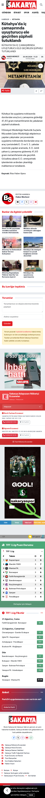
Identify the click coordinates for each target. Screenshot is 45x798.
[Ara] (41, 4)
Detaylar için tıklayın (22, 604)
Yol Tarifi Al (25, 422)
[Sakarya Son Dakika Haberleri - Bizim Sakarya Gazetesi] (21, 5)
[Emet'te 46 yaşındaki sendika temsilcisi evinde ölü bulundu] (11, 221)
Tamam (30, 795)
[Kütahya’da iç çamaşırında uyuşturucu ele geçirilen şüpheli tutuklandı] (22, 74)
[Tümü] (42, 692)
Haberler (5, 19)
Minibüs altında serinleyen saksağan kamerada (32, 231)
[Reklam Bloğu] (23, 371)
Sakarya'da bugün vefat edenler (16, 773)
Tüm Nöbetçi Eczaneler (23, 442)
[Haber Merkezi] (8, 199)
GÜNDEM (6, 13)
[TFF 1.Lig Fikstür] (42, 613)
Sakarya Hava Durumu (13, 748)
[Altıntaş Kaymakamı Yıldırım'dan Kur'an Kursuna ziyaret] (11, 266)
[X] (18, 738)
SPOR (26, 13)
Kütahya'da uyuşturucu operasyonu (29, 275)
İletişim (6, 770)
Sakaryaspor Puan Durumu (14, 776)
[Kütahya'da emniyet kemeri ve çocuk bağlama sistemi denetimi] (33, 243)
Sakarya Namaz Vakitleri (14, 750)
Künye (15, 770)
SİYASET (17, 13)
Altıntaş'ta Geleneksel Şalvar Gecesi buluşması (11, 252)
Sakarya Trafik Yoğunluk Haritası (17, 753)
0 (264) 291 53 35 (10, 435)
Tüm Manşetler (11, 758)
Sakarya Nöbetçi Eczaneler (15, 745)
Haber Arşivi (9, 764)
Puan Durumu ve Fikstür (14, 756)
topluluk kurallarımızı (24, 332)
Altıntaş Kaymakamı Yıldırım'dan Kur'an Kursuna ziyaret (10, 275)
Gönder (7, 324)
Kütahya (16, 19)
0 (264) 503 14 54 (10, 422)
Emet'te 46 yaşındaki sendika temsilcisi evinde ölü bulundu (11, 231)
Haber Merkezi (22, 197)
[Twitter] (27, 202)
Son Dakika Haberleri (13, 761)
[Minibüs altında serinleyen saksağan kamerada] (33, 221)
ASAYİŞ (35, 13)
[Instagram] (31, 202)
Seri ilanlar (32, 776)
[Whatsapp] (31, 738)
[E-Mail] (18, 202)
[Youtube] (35, 202)
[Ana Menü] (3, 5)
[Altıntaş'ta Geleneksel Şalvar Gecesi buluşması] (11, 243)
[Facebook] (22, 202)
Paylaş (7, 90)
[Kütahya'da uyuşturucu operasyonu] (33, 266)
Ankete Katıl (9, 707)
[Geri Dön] (7, 790)
